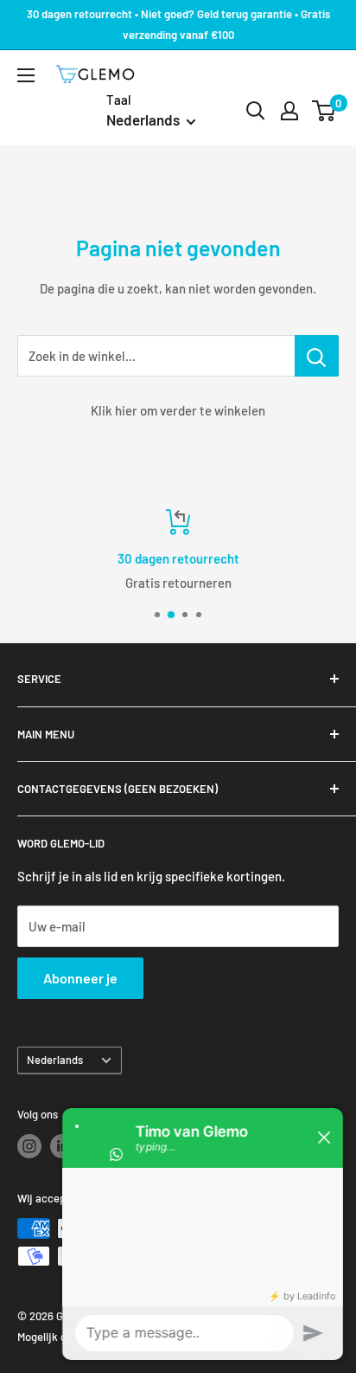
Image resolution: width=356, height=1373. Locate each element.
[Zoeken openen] (255, 110)
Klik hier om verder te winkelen (178, 410)
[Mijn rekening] (289, 110)
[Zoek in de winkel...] (317, 356)
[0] (324, 110)
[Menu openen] (26, 75)
